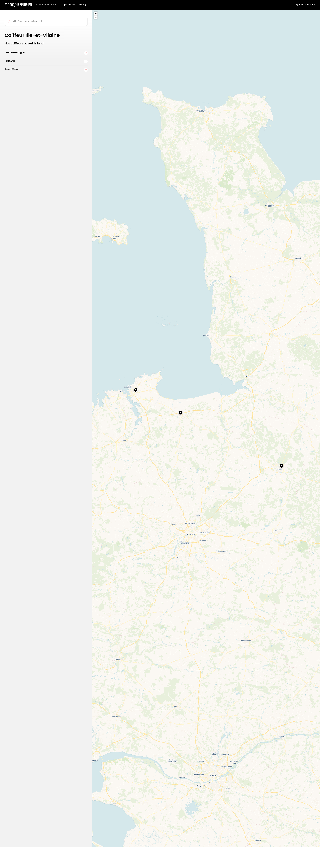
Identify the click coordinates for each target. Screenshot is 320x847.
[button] (279, 464)
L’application (68, 4)
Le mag (82, 4)
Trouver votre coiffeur (47, 4)
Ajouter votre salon (305, 4)
